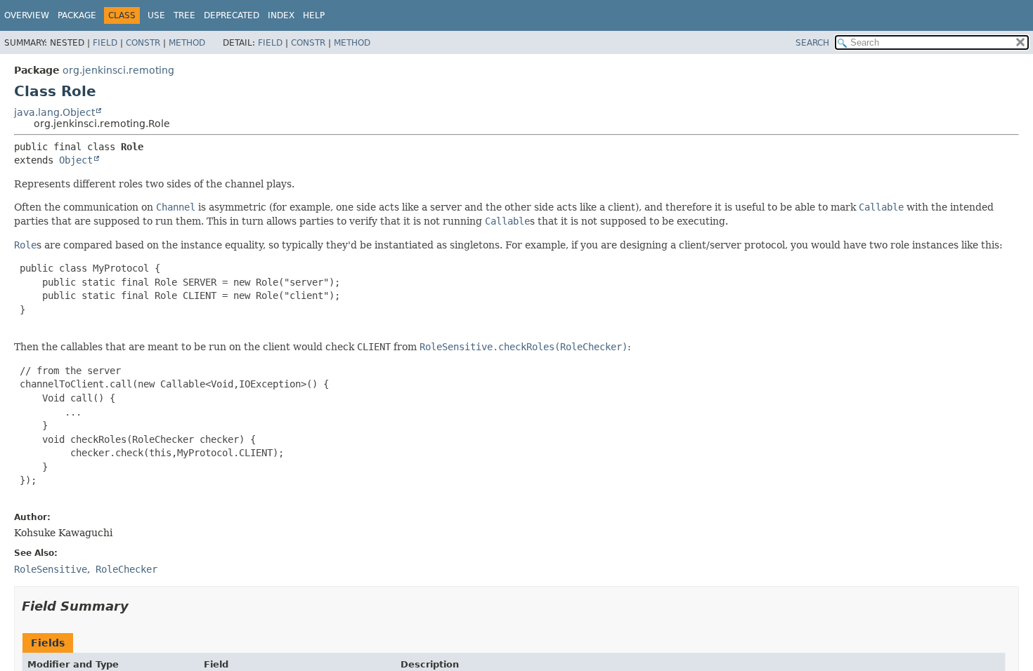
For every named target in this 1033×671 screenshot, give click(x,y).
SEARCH (812, 43)
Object (76, 160)
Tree (184, 15)
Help (314, 15)
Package (77, 15)
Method (187, 43)
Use (156, 15)
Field (105, 43)
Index (281, 15)
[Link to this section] (138, 606)
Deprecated (231, 15)
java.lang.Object (54, 112)
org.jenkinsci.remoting (118, 70)
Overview (26, 15)
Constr (143, 43)
